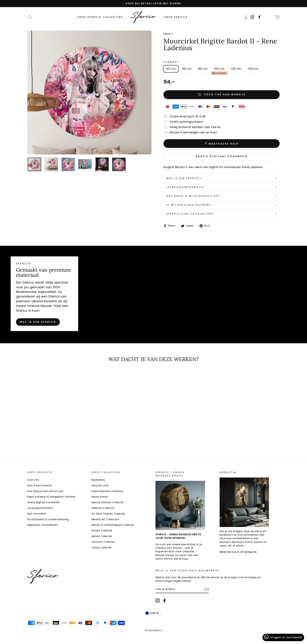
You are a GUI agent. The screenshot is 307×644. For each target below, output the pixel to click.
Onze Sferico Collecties (100, 17)
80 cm (203, 69)
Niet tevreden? (37, 513)
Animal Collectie (101, 536)
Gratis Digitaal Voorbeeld (221, 156)
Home (167, 34)
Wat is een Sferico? (184, 178)
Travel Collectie (101, 547)
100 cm (219, 69)
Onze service (176, 17)
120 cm (236, 69)
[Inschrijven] (206, 589)
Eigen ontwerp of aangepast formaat (51, 496)
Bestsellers (98, 480)
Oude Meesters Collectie (107, 491)
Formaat (171, 61)
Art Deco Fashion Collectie (108, 513)
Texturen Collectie (103, 542)
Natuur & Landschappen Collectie (112, 525)
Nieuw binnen (99, 496)
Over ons (33, 480)
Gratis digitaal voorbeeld (43, 502)
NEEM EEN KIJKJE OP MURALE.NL (238, 552)
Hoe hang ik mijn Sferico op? (193, 196)
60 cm (187, 69)
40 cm (171, 69)
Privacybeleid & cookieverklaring (48, 519)
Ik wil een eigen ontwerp (188, 204)
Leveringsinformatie (185, 187)
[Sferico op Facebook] (269, 17)
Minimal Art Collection (105, 519)
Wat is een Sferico (38, 322)
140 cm (253, 69)
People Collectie (101, 530)
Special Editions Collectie (107, 502)
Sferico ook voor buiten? (190, 213)
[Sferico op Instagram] (157, 600)
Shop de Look (100, 485)
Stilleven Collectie (103, 508)
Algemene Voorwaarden (42, 525)
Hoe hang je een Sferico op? (45, 491)
